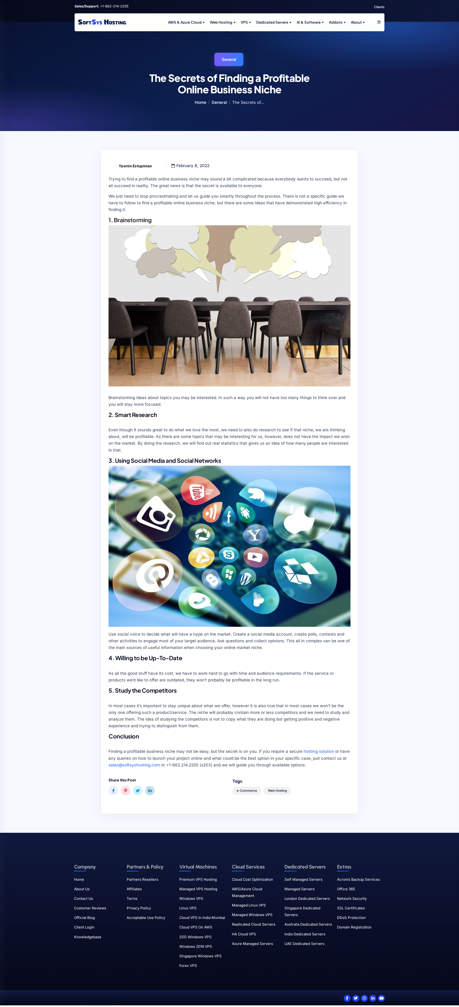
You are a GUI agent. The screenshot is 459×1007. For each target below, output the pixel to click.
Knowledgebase (87, 937)
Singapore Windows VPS (200, 956)
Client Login (84, 927)
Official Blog (84, 917)
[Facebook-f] (347, 998)
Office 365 (346, 889)
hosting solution (319, 751)
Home (200, 102)
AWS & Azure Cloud (185, 22)
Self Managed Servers (303, 879)
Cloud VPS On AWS (195, 927)
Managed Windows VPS (252, 914)
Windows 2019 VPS (195, 946)
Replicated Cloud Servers (253, 924)
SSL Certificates (351, 908)
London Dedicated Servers (307, 898)
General (229, 59)
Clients (379, 7)
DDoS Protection (351, 917)
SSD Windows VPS (195, 937)
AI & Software (309, 22)
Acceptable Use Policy (146, 917)
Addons (336, 22)
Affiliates (134, 889)
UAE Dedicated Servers (304, 943)
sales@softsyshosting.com (134, 765)
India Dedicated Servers (304, 934)
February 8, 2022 (192, 165)
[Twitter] (355, 998)
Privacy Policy (139, 908)
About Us (82, 889)
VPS (244, 22)
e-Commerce (247, 790)
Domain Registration (354, 927)
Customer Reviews (90, 908)
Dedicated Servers (272, 22)
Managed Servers (299, 889)
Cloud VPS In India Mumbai (202, 917)
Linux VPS (188, 908)
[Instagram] (364, 998)
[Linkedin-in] (372, 998)
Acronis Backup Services (358, 879)
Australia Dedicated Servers (308, 924)
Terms (132, 898)
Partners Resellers (142, 879)
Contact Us (83, 898)
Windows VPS (191, 898)
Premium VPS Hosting (198, 879)
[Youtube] (381, 998)
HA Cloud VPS (244, 934)
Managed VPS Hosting (198, 889)
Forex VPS (188, 965)
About (356, 22)
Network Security (352, 898)
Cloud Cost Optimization (252, 879)
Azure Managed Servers (252, 943)
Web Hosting (221, 22)
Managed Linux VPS (249, 905)
